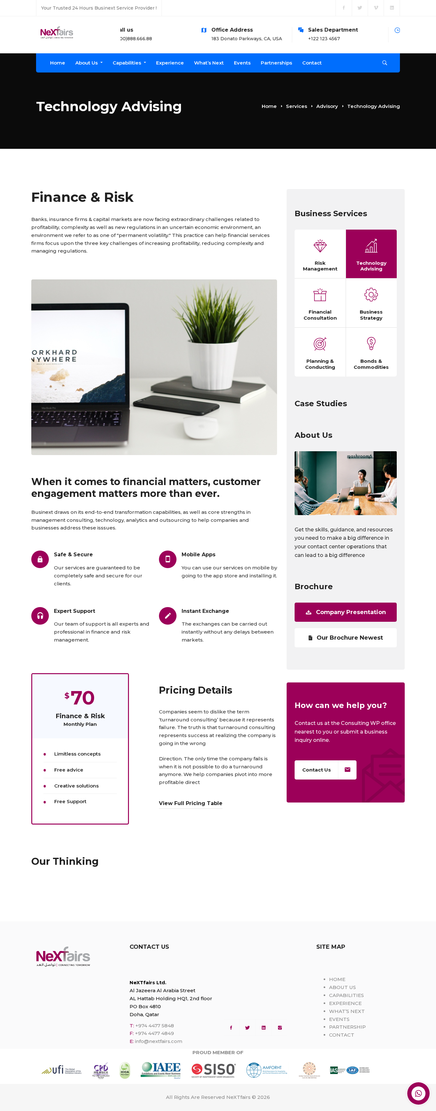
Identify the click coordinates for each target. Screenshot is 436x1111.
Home (269, 106)
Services (296, 106)
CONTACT (341, 1035)
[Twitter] (247, 1028)
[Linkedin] (264, 1028)
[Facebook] (231, 1028)
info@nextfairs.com (158, 1041)
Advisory (327, 106)
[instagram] (280, 1028)
